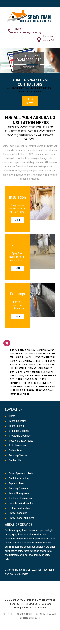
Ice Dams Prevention (20, 498)
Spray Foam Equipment (21, 518)
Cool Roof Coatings (19, 478)
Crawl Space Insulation (21, 473)
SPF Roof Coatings (19, 430)
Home (12, 416)
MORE (17, 220)
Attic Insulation (17, 445)
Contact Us (15, 460)
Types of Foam (17, 483)
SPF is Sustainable (19, 508)
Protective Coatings (20, 435)
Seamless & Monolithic (21, 503)
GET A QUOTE (29, 101)
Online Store (15, 450)
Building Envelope (18, 488)
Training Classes (18, 455)
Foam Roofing (16, 426)
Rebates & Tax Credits (21, 440)
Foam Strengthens (19, 493)
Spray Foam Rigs (18, 513)
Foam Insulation (17, 421)
